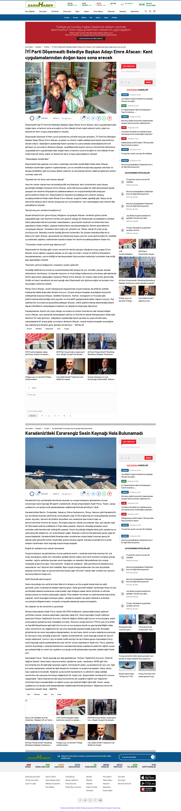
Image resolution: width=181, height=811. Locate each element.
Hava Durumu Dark (32, 777)
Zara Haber (29, 47)
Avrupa (75, 17)
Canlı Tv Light (30, 783)
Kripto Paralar (149, 766)
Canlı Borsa (70, 777)
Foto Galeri (98, 11)
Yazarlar (122, 11)
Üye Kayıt (121, 780)
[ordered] (55, 415)
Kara (28, 694)
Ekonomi (67, 11)
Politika (114, 17)
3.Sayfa (66, 17)
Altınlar (89, 777)
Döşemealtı (49, 329)
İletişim (72, 808)
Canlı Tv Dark (50, 777)
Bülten (84, 17)
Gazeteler (135, 11)
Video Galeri (107, 780)
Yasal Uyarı (117, 808)
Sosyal (66, 329)
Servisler (43, 11)
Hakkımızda (64, 808)
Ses (52, 694)
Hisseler (105, 766)
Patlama (37, 694)
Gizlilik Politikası (81, 808)
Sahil (45, 694)
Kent (58, 329)
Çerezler (91, 808)
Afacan (29, 329)
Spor (77, 11)
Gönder (33, 415)
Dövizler (89, 780)
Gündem (55, 11)
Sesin (59, 694)
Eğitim (98, 17)
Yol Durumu (132, 766)
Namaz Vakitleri (42, 766)
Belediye (39, 329)
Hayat (106, 17)
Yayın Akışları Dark (52, 780)
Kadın (86, 11)
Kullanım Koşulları (106, 808)
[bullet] (58, 415)
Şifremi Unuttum (124, 783)
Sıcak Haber (108, 790)
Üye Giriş (121, 777)
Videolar (111, 11)
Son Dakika (30, 11)
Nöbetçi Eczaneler (52, 783)
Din (91, 17)
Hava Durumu (74, 766)
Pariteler (118, 766)
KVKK (97, 808)
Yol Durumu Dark (32, 780)
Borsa (28, 766)
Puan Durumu (90, 766)
